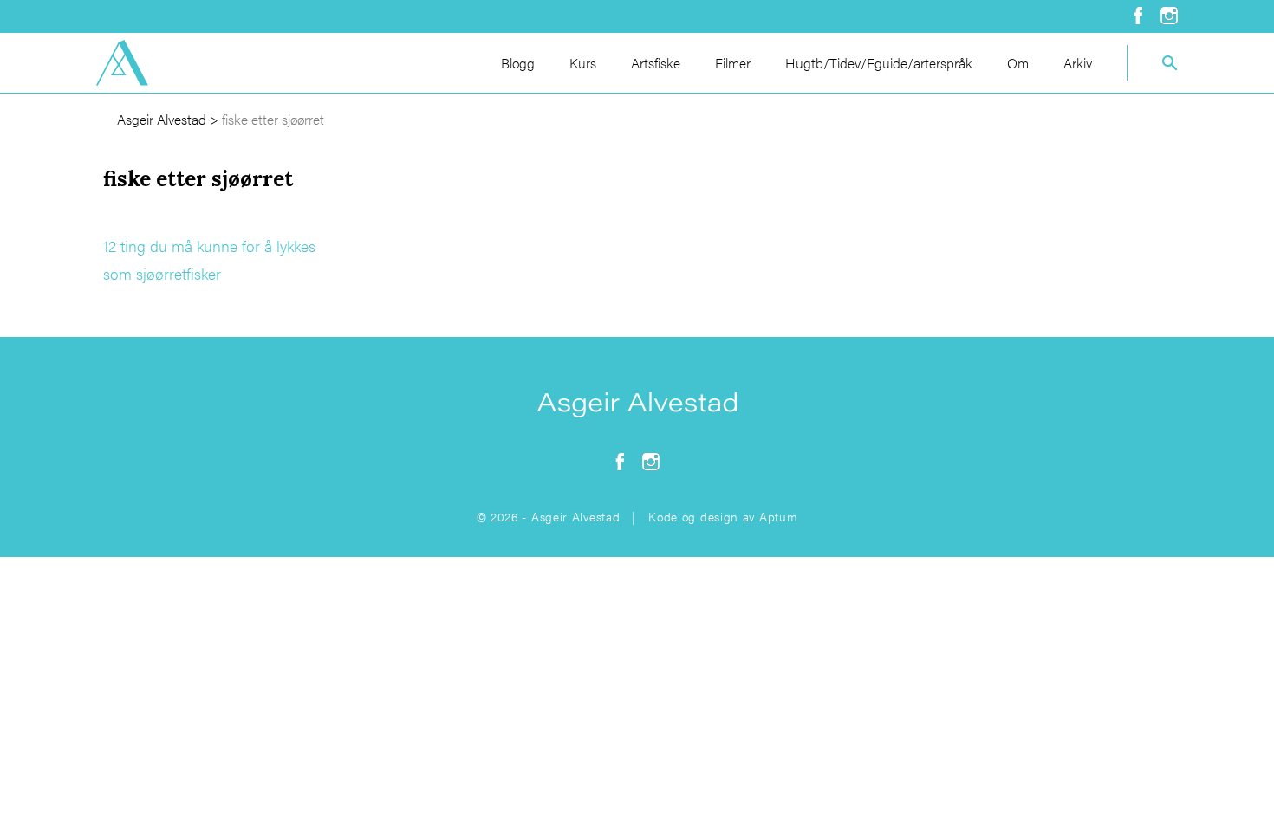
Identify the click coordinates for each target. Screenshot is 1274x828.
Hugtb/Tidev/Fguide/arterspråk (878, 63)
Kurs (582, 63)
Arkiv (1077, 63)
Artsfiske (655, 63)
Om (1018, 63)
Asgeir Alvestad (161, 119)
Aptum (778, 516)
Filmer (733, 63)
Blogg (518, 63)
